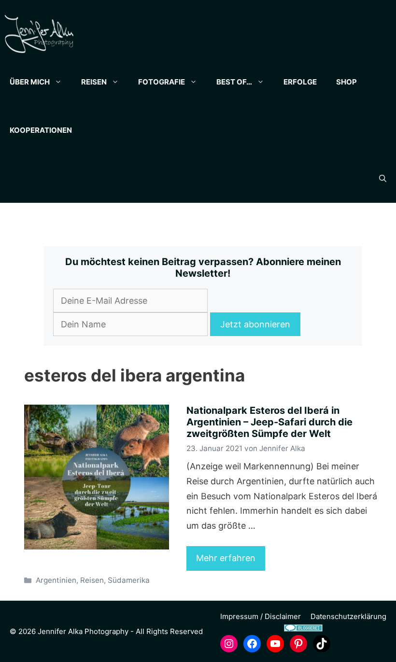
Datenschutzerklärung (348, 616)
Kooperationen (41, 130)
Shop (346, 81)
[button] (382, 179)
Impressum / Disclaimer (260, 616)
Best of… (234, 81)
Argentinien (56, 580)
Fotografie (161, 81)
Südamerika (129, 580)
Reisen (94, 81)
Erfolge (300, 81)
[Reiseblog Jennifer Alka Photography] (39, 34)
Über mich (30, 81)
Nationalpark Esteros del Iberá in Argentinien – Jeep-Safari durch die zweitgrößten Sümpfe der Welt (269, 422)
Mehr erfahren (225, 558)
